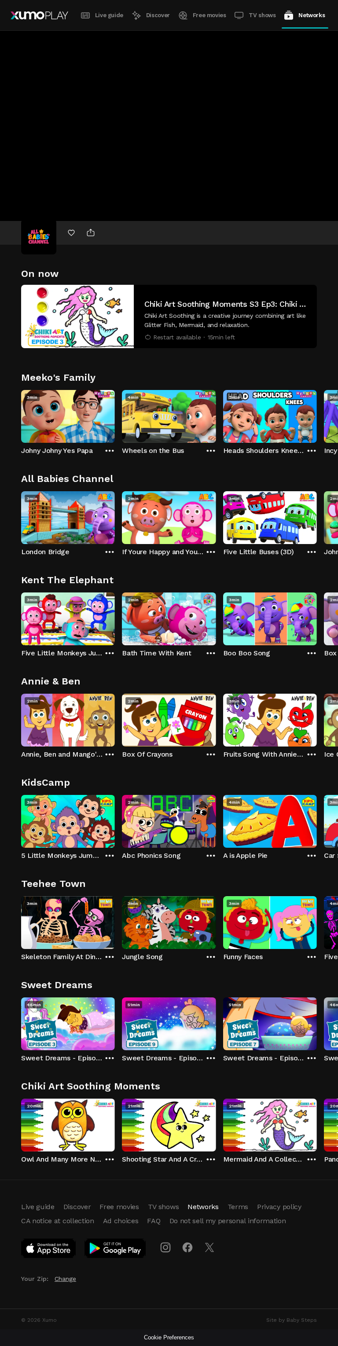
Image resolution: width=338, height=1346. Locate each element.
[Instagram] (165, 1247)
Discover (158, 15)
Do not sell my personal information (227, 1221)
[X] (209, 1247)
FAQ (153, 1221)
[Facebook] (187, 1247)
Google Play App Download (115, 1250)
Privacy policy (279, 1207)
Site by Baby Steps (291, 1320)
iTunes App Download (49, 1250)
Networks (311, 15)
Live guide (109, 15)
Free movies (209, 15)
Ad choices (121, 1221)
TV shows (262, 15)
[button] (169, 316)
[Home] (39, 15)
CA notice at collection (57, 1221)
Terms (238, 1207)
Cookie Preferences (169, 1337)
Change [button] (65, 1278)
